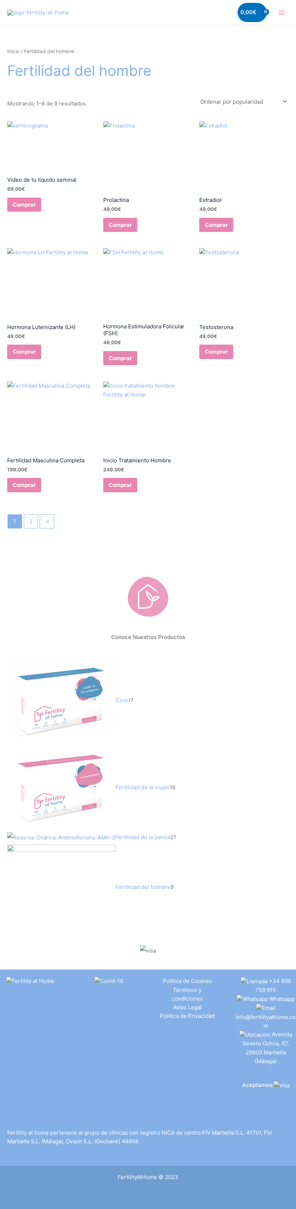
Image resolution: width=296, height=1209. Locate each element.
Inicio (13, 51)
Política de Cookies (187, 980)
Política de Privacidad (187, 1015)
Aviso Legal (187, 1007)
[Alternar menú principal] (281, 12)
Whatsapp (282, 999)
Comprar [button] (24, 204)
